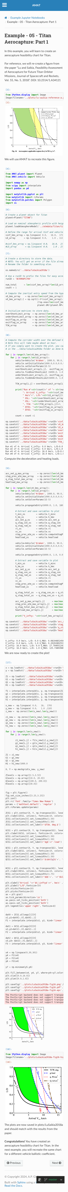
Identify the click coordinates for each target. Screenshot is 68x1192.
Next (55, 1163)
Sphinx (21, 1182)
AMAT (36, 5)
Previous (15, 1163)
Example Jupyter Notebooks (27, 17)
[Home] (6, 17)
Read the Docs (13, 1185)
